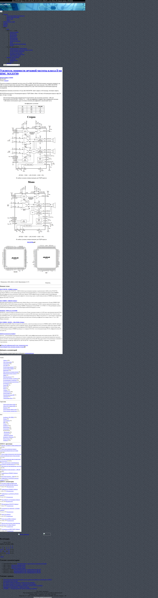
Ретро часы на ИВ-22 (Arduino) (9, 518)
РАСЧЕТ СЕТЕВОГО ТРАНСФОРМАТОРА (11, 445)
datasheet (9, 63)
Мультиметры (14, 38)
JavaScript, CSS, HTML (8, 417)
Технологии (6, 428)
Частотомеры (13, 35)
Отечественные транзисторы (10, 411)
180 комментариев (10, 486)
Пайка (4, 375)
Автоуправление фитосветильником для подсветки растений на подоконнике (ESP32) (27, 579)
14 (9, 549)
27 (7, 553)
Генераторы (13, 33)
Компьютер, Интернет (8, 437)
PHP (4, 422)
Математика (7, 432)
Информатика (14, 60)
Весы (11, 42)
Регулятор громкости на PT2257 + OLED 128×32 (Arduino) (19, 584)
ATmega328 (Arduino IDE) (9, 404)
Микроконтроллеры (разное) (10, 373)
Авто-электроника (7, 362)
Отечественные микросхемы (10, 409)
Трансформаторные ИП (8, 395)
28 (9, 553)
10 (1, 549)
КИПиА (5, 24)
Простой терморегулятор (18, 565)
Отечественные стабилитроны (18, 48)
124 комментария (9, 497)
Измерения (5, 370)
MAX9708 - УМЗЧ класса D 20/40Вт (8, 310)
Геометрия (13, 59)
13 (7, 549)
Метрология (6, 427)
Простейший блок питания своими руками (12, 347)
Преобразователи (7, 377)
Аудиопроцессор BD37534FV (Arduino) (11, 529)
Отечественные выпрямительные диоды (21, 50)
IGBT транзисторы (15, 56)
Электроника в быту (8, 398)
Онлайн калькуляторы (13, 57)
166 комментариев (9, 491)
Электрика (5, 396)
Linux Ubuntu (6, 420)
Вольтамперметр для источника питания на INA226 (31, 563)
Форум (5, 26)
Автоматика (6, 363)
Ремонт (5, 386)
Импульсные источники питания (10, 372)
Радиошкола (6, 383)
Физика (5, 419)
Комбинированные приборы (18, 44)
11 (3, 549)
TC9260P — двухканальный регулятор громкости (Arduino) (20, 588)
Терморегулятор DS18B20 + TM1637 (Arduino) (16, 587)
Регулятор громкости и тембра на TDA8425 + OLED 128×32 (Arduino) (23, 585)
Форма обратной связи (13, 17)
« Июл (2, 556)
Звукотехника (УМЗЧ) (6, 77)
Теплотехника (14, 39)
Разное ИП (5, 385)
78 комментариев (10, 505)
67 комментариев (9, 516)
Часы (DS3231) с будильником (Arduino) (11, 499)
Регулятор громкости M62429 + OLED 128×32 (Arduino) (19, 582)
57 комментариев (9, 526)
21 (9, 551)
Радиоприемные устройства (9, 380)
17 (1, 551)
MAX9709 (30, 242)
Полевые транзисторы (16, 53)
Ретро (4, 388)
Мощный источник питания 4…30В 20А (11, 469)
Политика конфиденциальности (16, 15)
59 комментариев (10, 520)
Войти (8, 20)
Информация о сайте (9, 21)
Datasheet (5, 407)
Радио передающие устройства (10, 378)
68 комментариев (10, 511)
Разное (12, 45)
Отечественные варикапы (17, 51)
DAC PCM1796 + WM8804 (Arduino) (8, 289)
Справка (5, 390)
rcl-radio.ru (5, 4)
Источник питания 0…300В (8, 476)
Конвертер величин (8, 435)
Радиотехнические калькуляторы (11, 381)
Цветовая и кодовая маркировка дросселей (11, 466)
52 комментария (10, 530)
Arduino (5, 23)
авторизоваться (29, 353)
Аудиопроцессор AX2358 (10, 581)
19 (5, 551)
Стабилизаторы (7, 391)
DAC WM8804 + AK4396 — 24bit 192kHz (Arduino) (12, 322)
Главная (5, 14)
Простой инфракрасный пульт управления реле (14, 345)
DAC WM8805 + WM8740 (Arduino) (8, 300)
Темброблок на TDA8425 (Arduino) (10, 473)
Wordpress (5, 425)
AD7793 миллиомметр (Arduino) (7, 333)
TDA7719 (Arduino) (6, 514)
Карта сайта (10, 18)
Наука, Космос (6, 438)
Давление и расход (15, 41)
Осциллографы (14, 32)
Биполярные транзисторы (17, 54)
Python (5, 424)
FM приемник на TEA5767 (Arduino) (10, 504)
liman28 (6, 80)
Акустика (5, 365)
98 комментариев (9, 501)
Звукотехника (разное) (8, 367)
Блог (8, 29)
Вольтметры (13, 36)
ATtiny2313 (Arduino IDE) (9, 406)
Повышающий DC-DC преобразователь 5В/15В (27, 569)
